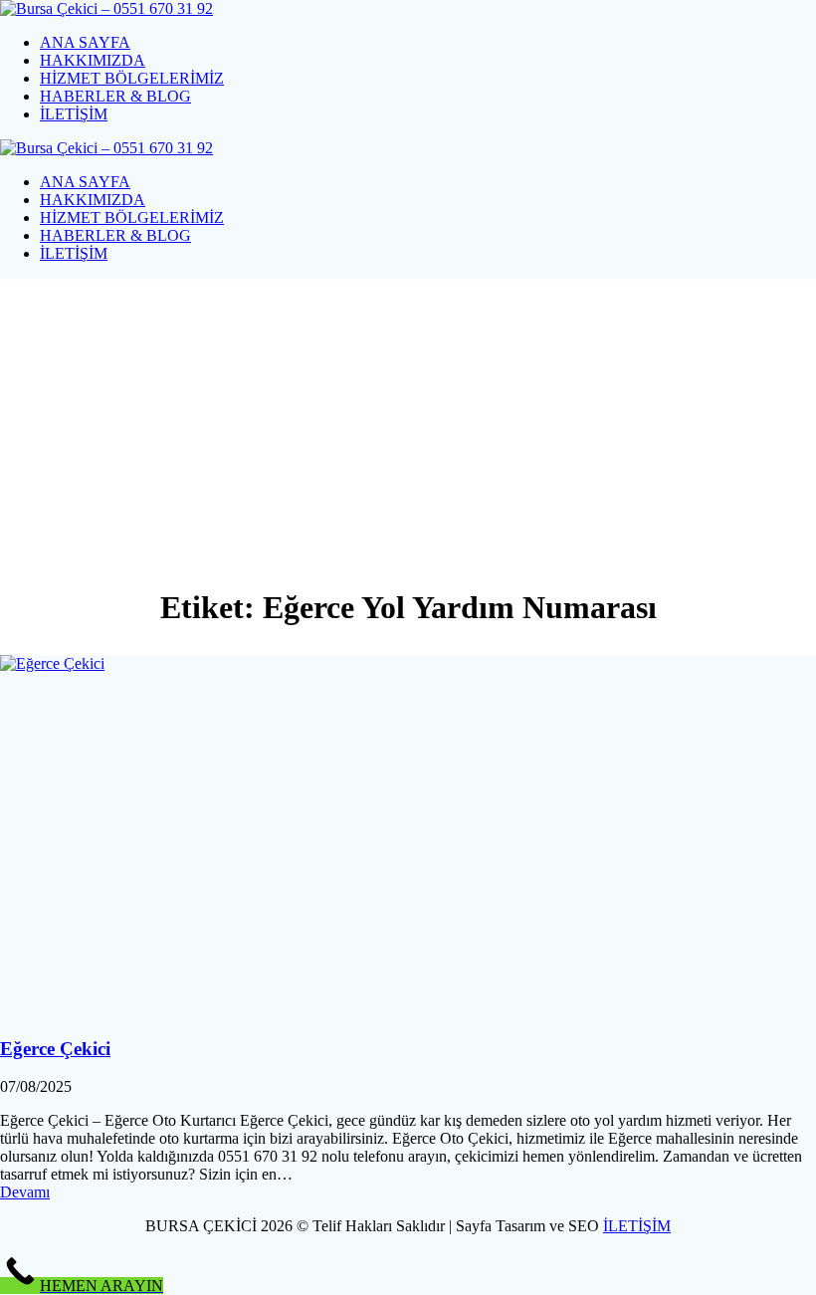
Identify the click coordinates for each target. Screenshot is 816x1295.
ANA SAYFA (85, 42)
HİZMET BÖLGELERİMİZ (132, 78)
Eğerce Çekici (55, 1048)
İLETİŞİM (73, 114)
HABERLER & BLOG (115, 96)
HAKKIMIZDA (92, 60)
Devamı (25, 1192)
